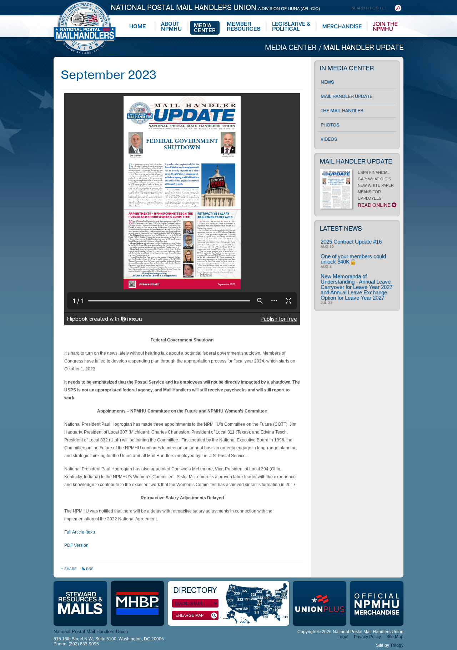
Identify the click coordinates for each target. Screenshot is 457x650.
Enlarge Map (190, 615)
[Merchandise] (342, 26)
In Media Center (347, 68)
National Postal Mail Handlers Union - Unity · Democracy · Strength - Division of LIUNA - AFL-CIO (85, 27)
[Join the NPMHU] (385, 26)
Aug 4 (326, 267)
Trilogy (396, 645)
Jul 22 (326, 303)
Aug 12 (327, 247)
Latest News (341, 228)
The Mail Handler (342, 111)
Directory (194, 590)
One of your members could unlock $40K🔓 (353, 259)
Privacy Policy (367, 636)
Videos (329, 139)
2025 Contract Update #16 (351, 242)
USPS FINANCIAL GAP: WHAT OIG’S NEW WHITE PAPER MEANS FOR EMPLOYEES (376, 189)
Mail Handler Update (363, 47)
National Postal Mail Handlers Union (215, 7)
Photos (330, 125)
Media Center (291, 47)
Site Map (394, 636)
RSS (90, 569)
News (327, 82)
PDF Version (76, 545)
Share (71, 569)
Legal (342, 636)
